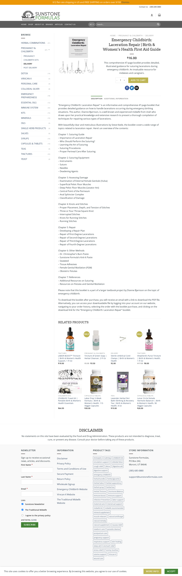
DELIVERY (28, 63)
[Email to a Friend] (136, 88)
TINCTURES (26, 154)
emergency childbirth (102, 474)
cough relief (98, 466)
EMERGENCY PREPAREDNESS (29, 96)
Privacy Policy (64, 463)
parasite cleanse (113, 529)
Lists (23, 500)
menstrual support (114, 504)
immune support (115, 495)
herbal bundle (99, 479)
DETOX (24, 73)
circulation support (101, 462)
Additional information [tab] (116, 98)
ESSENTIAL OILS (29, 102)
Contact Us (143, 7)
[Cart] (159, 15)
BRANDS (49, 24)
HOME (23, 24)
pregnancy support (101, 537)
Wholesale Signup (66, 484)
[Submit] (158, 24)
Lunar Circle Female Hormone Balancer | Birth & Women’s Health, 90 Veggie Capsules (148, 402)
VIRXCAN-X (26, 78)
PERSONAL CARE (29, 83)
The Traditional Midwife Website (68, 501)
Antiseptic (98, 458)
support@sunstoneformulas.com (145, 476)
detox (108, 466)
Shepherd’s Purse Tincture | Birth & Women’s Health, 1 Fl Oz (149, 358)
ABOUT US (39, 24)
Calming (107, 458)
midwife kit (98, 508)
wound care (98, 558)
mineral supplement (102, 512)
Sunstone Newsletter (34, 504)
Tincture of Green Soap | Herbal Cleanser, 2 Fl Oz (95, 357)
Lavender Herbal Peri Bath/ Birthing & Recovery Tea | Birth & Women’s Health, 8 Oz (122, 402)
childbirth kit (118, 458)
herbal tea (110, 487)
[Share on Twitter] (132, 88)
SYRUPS (25, 138)
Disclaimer (62, 458)
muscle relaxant (100, 516)
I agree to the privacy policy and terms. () (35, 517)
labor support (118, 499)
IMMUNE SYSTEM (29, 107)
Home (113, 35)
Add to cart (138, 80)
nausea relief (117, 525)
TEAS (23, 148)
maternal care (99, 504)
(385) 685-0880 (155, 7)
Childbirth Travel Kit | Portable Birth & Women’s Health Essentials (69, 400)
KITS (23, 112)
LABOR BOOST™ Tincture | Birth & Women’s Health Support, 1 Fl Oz (69, 358)
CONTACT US (70, 24)
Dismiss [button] (125, 2)
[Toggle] (49, 49)
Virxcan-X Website (66, 494)
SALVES (24, 133)
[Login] (152, 15)
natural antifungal (116, 516)
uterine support (100, 554)
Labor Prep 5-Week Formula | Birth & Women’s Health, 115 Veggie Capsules (93, 402)
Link (34, 520)
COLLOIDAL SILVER (30, 88)
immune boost (100, 495)
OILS (23, 123)
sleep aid (97, 546)
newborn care (99, 529)
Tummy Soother (111, 550)
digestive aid (118, 466)
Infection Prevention (102, 499)
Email (24, 488)
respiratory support (101, 541)
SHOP (30, 24)
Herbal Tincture (100, 491)
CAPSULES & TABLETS (32, 143)
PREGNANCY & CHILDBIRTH (28, 50)
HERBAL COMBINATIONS (33, 42)
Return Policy (63, 479)
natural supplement (102, 525)
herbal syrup (99, 487)
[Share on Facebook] (127, 88)
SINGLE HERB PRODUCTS (33, 128)
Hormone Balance (116, 491)
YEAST (24, 159)
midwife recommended (114, 508)
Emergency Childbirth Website (72, 489)
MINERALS (26, 118)
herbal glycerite (113, 479)
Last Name (27, 476)
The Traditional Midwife (36, 510)
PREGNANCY (29, 56)
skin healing (116, 541)
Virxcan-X (112, 554)
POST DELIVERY (30, 67)
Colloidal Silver (117, 462)
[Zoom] (61, 70)
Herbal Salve (99, 483)
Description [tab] (96, 98)
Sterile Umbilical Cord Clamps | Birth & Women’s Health (122, 358)
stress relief (98, 550)
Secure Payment (65, 473)
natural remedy (100, 521)
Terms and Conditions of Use (71, 468)
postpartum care (100, 533)
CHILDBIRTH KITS (31, 60)
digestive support (101, 470)
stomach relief (108, 546)
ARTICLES (59, 24)
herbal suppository (113, 483)
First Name (27, 464)
